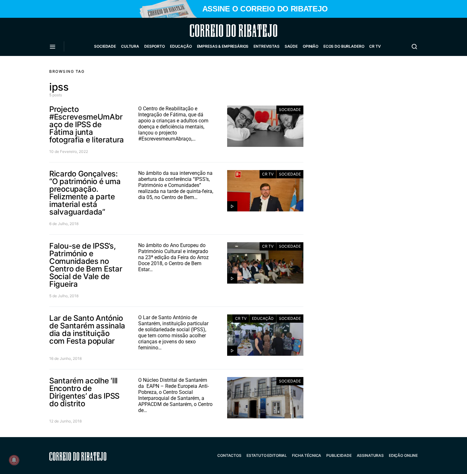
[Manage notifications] (14, 460)
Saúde (291, 46)
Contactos (229, 455)
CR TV (375, 46)
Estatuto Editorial (267, 455)
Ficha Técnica (306, 455)
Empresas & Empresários (223, 46)
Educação (181, 46)
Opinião (310, 46)
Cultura (130, 46)
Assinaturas (370, 455)
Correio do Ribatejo (218, 30)
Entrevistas (266, 46)
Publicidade (338, 455)
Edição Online (403, 455)
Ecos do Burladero (343, 46)
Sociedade (105, 46)
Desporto (154, 46)
